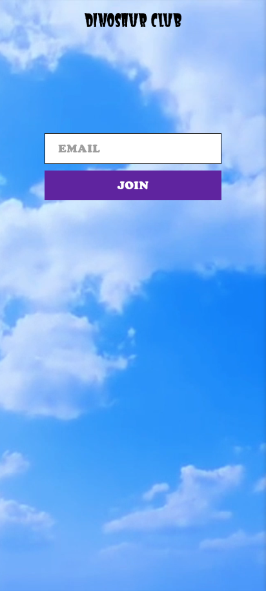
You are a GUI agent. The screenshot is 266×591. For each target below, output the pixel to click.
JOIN (133, 185)
